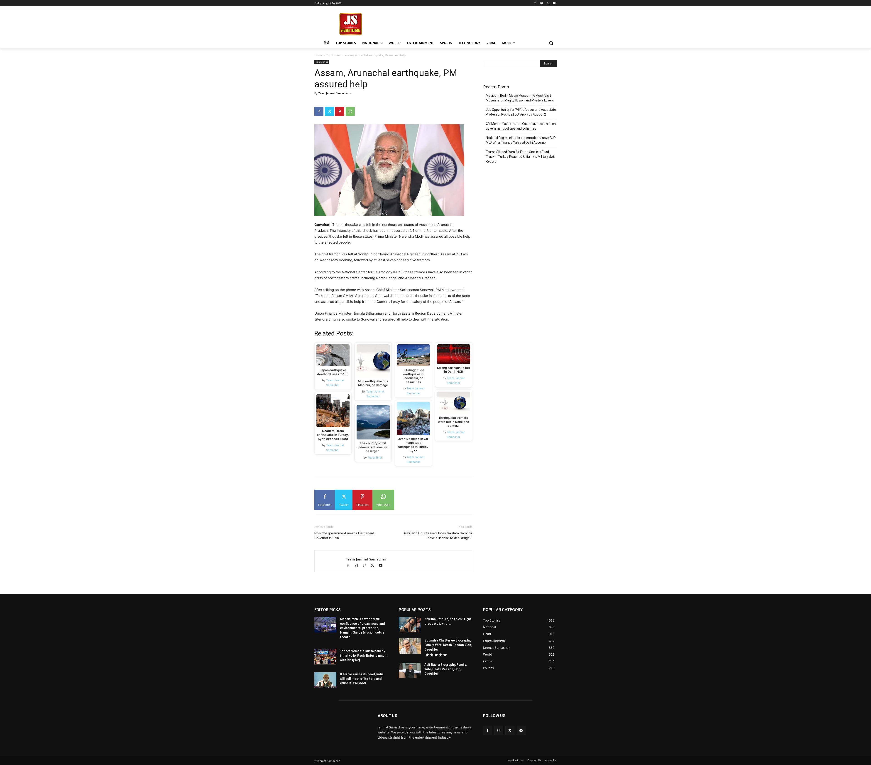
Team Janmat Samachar (333, 93)
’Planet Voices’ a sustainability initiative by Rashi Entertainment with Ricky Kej (364, 655)
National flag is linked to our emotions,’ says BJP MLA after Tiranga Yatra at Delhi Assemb (521, 140)
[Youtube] (554, 3)
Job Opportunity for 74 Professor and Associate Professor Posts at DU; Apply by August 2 (521, 112)
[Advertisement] (471, 23)
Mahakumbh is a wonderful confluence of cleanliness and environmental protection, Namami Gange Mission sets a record (362, 628)
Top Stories (333, 55)
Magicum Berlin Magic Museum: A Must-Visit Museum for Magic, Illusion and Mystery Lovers (520, 98)
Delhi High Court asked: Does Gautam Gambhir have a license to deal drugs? (437, 535)
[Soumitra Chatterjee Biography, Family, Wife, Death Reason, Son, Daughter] (410, 646)
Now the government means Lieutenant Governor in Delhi (344, 535)
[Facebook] (535, 3)
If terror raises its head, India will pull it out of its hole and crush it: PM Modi (362, 678)
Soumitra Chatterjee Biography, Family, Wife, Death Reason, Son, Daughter (448, 645)
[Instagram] (541, 3)
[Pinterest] (339, 111)
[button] (551, 42)
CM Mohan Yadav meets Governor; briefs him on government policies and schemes (521, 126)
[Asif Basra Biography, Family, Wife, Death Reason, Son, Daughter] (410, 670)
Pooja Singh (375, 457)
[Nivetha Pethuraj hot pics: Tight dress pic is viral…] (410, 624)
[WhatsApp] (350, 111)
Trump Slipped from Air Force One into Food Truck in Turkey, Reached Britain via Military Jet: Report (520, 156)
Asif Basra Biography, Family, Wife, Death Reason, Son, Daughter (445, 669)
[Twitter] (547, 3)
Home (318, 55)
